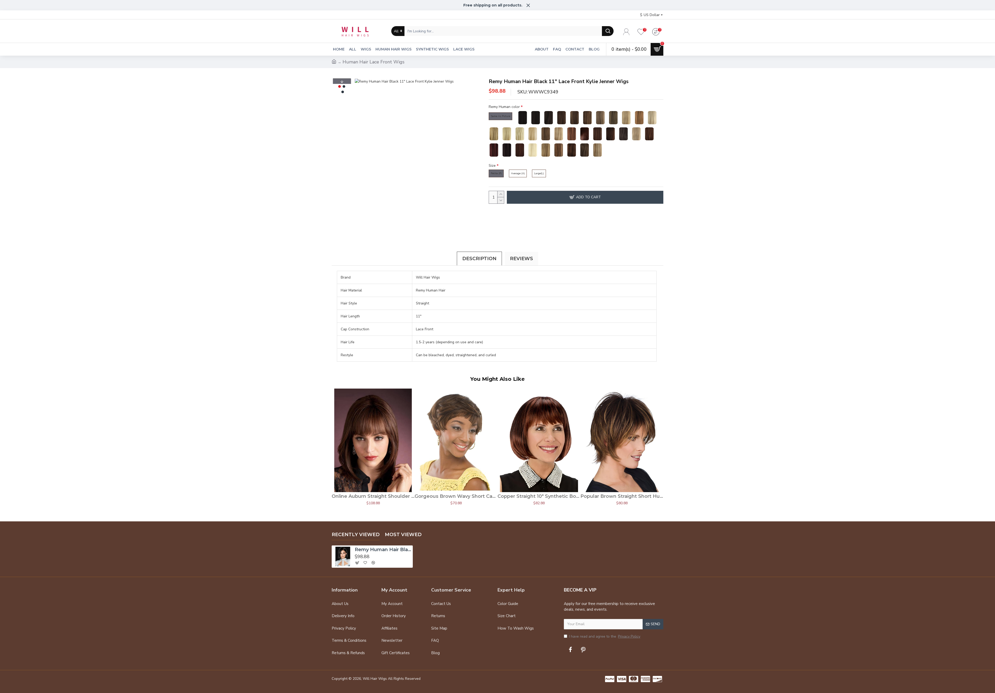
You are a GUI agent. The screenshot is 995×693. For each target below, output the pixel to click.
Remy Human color (504, 106)
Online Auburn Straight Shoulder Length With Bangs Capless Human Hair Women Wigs (373, 496)
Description (479, 258)
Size (492, 165)
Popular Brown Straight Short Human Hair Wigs (621, 496)
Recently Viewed (356, 534)
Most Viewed (403, 534)
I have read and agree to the (604, 636)
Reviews (521, 258)
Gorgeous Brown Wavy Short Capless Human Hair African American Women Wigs (456, 496)
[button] (342, 81)
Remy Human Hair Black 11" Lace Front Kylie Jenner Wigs (383, 549)
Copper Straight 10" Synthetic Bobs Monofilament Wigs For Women (538, 496)
